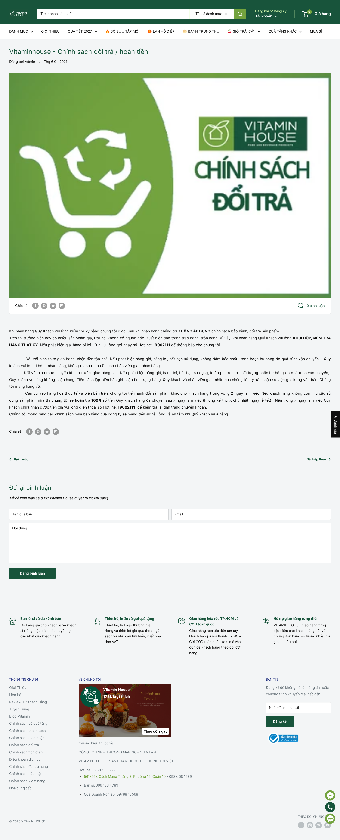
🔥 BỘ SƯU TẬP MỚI (122, 31)
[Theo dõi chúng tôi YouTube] (327, 825)
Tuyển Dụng (19, 709)
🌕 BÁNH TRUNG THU (201, 31)
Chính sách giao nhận (26, 738)
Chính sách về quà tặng (28, 723)
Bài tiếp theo (316, 459)
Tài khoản (264, 16)
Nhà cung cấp (20, 788)
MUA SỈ (316, 31)
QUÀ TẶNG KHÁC (283, 31)
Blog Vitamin (19, 716)
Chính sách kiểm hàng (27, 781)
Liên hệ (15, 695)
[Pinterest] (44, 305)
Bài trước (21, 459)
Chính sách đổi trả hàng (28, 766)
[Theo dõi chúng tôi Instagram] (310, 825)
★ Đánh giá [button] (336, 424)
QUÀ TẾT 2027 (80, 31)
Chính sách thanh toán (27, 730)
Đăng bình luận (32, 573)
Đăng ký (280, 721)
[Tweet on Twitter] (53, 305)
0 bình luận (316, 305)
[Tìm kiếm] (240, 14)
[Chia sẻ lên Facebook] (35, 305)
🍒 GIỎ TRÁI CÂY (241, 31)
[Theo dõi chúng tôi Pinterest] (318, 825)
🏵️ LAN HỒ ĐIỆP (161, 31)
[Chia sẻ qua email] (62, 305)
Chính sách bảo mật (25, 773)
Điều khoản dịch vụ (24, 759)
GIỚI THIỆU (50, 31)
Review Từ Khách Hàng (28, 702)
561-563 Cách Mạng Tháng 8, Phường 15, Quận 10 (125, 776)
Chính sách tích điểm (26, 752)
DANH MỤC (18, 31)
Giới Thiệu (17, 687)
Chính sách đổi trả (24, 745)
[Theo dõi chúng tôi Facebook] (301, 825)
